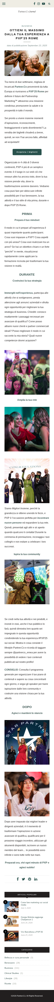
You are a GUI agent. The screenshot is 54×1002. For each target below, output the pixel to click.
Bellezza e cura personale (16, 957)
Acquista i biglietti (27, 152)
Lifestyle (8, 978)
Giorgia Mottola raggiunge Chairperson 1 (32, 918)
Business (27, 26)
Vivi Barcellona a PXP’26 (32, 932)
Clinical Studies (11, 973)
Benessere (9, 963)
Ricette (7, 983)
